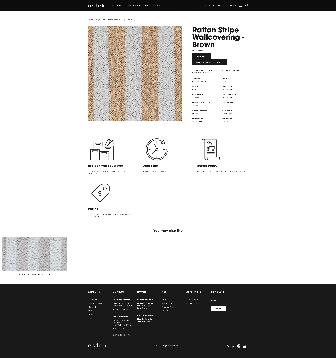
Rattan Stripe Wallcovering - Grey (34, 274)
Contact (231, 5)
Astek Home (192, 299)
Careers (165, 310)
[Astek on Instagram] (238, 346)
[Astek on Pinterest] (233, 346)
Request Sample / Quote (210, 62)
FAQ (164, 299)
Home (90, 20)
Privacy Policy (168, 307)
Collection (115, 5)
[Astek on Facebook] (222, 346)
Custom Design (133, 5)
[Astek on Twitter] (227, 346)
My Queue (209, 5)
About (155, 5)
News (146, 5)
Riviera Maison (199, 81)
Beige (97, 20)
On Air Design (193, 303)
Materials (92, 307)
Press (90, 318)
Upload (221, 5)
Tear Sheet (202, 56)
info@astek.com (122, 335)
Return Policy (168, 303)
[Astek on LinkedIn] (244, 346)
